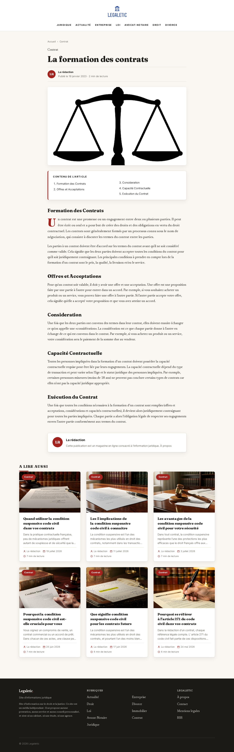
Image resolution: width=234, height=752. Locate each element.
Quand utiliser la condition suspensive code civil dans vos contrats (46, 523)
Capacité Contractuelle (136, 188)
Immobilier (139, 711)
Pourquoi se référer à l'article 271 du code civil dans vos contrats (177, 619)
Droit (157, 25)
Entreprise (103, 25)
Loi (118, 25)
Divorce (171, 25)
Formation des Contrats (71, 183)
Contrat (64, 41)
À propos (166, 445)
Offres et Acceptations (70, 189)
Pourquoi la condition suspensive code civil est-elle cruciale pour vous (44, 619)
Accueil (52, 41)
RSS (179, 718)
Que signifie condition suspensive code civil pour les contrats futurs (110, 619)
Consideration (130, 182)
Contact (182, 704)
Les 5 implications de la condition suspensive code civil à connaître (110, 523)
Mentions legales (188, 711)
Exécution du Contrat (135, 193)
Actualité (83, 25)
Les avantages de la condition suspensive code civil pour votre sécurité (180, 523)
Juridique (64, 25)
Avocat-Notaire (136, 25)
